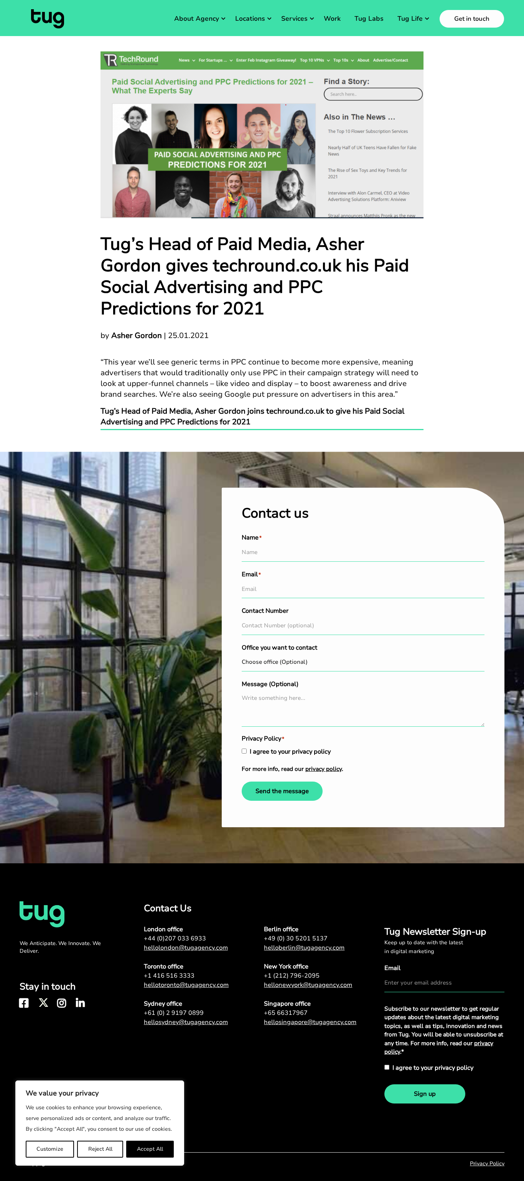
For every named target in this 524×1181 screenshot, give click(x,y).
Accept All (150, 1149)
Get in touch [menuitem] (471, 19)
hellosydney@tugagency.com (186, 1022)
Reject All (100, 1149)
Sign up (425, 1094)
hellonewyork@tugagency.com (308, 985)
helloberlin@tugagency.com (304, 947)
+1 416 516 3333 (169, 976)
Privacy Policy (487, 1163)
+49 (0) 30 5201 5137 (296, 938)
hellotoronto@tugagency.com (186, 985)
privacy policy (323, 769)
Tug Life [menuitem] (410, 18)
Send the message (282, 791)
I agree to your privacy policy (290, 751)
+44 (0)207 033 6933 (175, 938)
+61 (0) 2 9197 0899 (174, 1013)
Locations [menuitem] (250, 18)
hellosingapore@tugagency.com (310, 1022)
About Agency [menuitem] (196, 18)
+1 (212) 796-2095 (292, 976)
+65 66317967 (286, 1013)
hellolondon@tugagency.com (186, 947)
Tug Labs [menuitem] (369, 18)
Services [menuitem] (294, 18)
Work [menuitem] (332, 18)
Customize (49, 1149)
